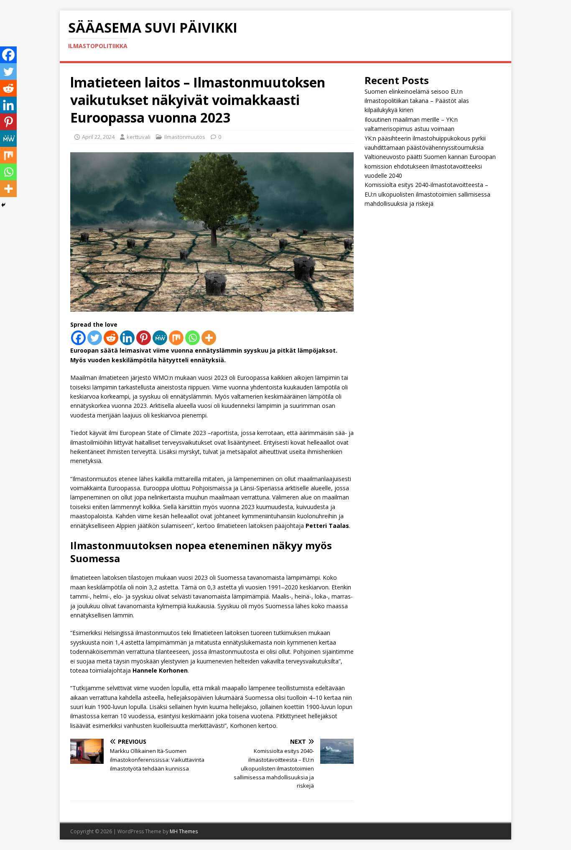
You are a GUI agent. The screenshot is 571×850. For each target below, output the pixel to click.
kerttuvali (138, 137)
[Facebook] (78, 337)
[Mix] (176, 337)
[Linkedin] (127, 337)
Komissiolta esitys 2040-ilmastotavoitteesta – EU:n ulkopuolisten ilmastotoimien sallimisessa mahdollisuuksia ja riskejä (427, 194)
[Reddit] (111, 337)
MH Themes (184, 831)
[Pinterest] (143, 337)
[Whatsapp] (192, 337)
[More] (208, 337)
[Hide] (3, 205)
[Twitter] (94, 337)
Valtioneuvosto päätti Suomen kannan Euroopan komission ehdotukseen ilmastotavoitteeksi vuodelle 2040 (430, 166)
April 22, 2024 (98, 137)
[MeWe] (160, 337)
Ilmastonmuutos (184, 137)
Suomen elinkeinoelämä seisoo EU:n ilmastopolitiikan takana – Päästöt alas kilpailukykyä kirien (417, 100)
